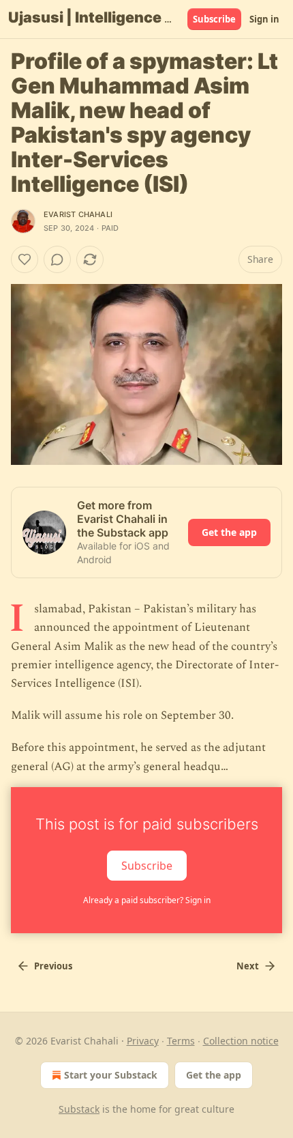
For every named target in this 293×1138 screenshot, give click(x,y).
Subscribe (214, 19)
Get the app (229, 532)
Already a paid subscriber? (147, 900)
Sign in (264, 19)
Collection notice (241, 1040)
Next (247, 966)
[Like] (24, 259)
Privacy (143, 1040)
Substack (79, 1109)
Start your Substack (110, 1074)
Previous (53, 966)
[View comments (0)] (57, 259)
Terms (181, 1040)
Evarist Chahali (78, 214)
